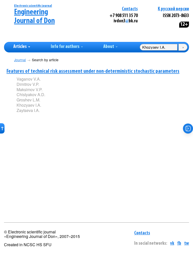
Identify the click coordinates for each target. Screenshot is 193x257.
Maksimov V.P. (29, 89)
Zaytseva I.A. (28, 110)
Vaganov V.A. (29, 79)
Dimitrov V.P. (28, 84)
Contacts (130, 9)
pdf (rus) (53, 118)
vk (172, 243)
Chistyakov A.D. (31, 94)
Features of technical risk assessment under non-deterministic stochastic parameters (93, 71)
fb (179, 243)
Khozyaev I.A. (29, 105)
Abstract (24, 118)
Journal (20, 59)
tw (186, 243)
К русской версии (173, 9)
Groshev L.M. (28, 100)
